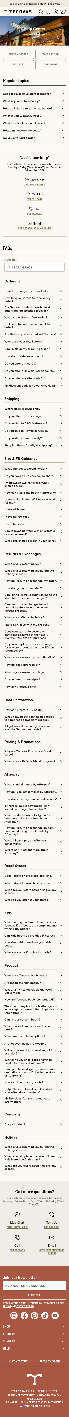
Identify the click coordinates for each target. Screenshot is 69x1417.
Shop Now (54, 4)
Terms (12, 1395)
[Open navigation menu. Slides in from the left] (5, 12)
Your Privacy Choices (37, 1406)
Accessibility (34, 1399)
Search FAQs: (10, 260)
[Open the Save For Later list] (48, 11)
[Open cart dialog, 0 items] (63, 11)
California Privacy (49, 1395)
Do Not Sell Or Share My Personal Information (34, 1402)
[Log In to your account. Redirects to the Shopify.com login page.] (56, 11)
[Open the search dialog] (41, 12)
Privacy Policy (27, 1395)
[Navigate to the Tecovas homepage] (20, 11)
